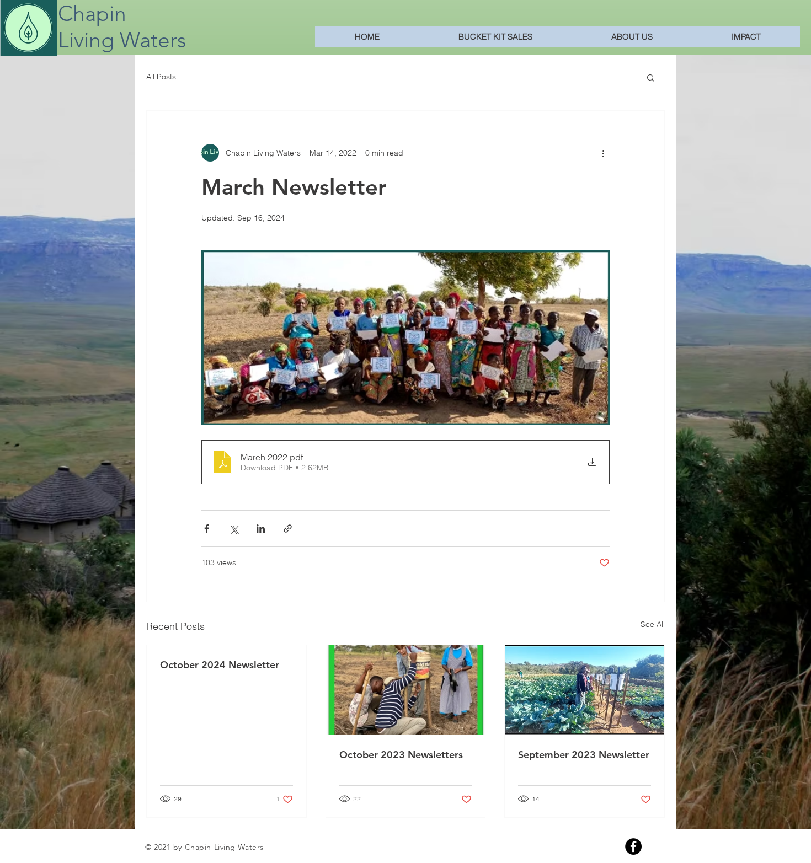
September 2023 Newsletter (583, 754)
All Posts (161, 77)
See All (653, 624)
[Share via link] (287, 528)
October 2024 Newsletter (219, 664)
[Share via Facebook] (206, 528)
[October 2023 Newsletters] (405, 690)
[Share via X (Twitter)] (233, 528)
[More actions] (603, 152)
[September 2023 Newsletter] (584, 690)
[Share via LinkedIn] (260, 528)
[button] (650, 77)
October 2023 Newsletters (401, 754)
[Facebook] (633, 846)
